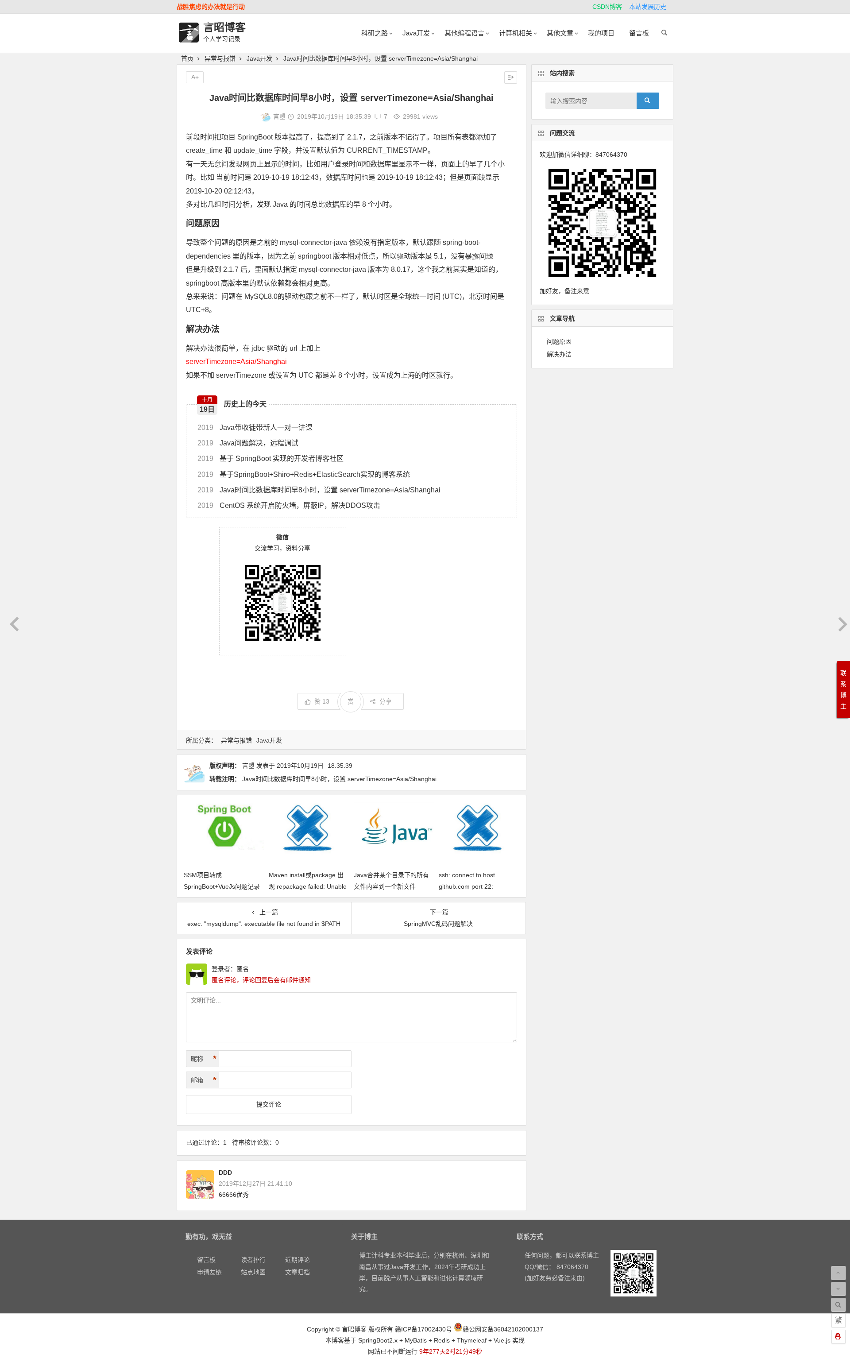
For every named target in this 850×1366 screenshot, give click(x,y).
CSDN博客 (607, 6)
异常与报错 (220, 58)
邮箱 (203, 1080)
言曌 (279, 116)
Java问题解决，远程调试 (247, 443)
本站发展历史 (647, 6)
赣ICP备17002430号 (423, 1329)
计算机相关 (515, 33)
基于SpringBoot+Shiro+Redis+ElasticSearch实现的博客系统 (303, 474)
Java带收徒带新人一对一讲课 (255, 427)
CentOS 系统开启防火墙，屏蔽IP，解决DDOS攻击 (288, 505)
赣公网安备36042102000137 (503, 1329)
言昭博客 (224, 27)
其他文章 (560, 33)
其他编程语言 (464, 33)
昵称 (203, 1059)
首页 (187, 58)
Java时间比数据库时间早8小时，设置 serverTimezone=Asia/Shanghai (318, 490)
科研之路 (374, 33)
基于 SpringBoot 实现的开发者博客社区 (270, 458)
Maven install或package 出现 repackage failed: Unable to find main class (308, 886)
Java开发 (416, 33)
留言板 (639, 33)
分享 (385, 701)
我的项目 (601, 33)
